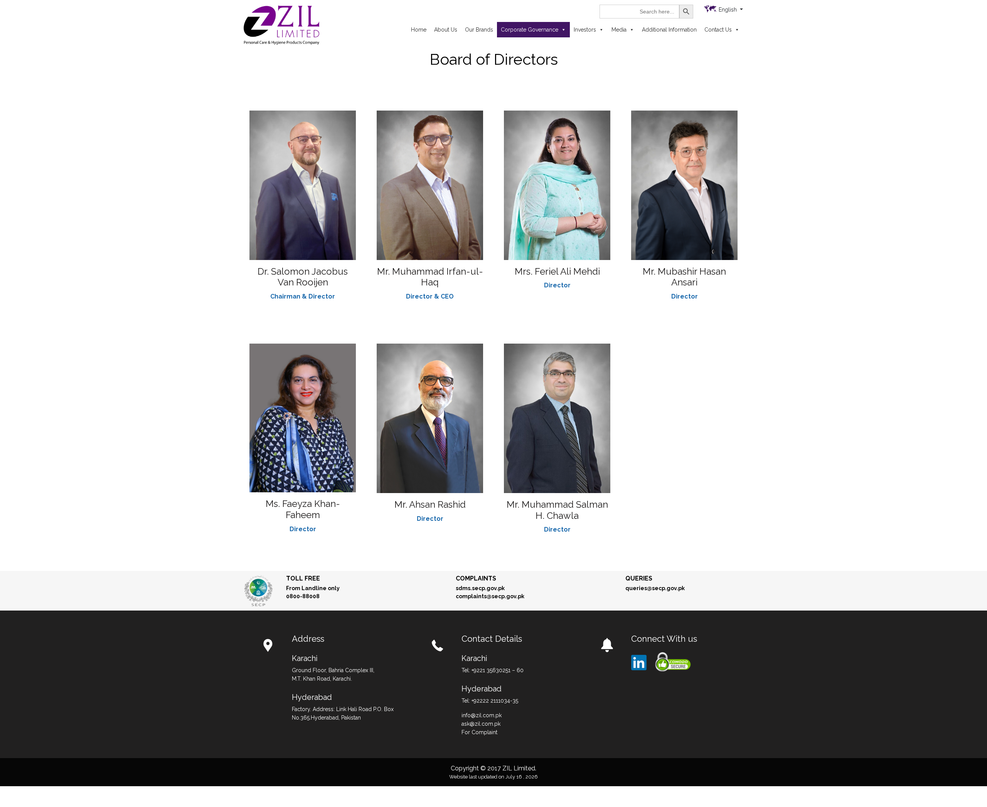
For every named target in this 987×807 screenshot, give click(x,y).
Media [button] (619, 30)
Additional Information (669, 30)
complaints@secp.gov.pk (490, 596)
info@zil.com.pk (481, 715)
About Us (445, 30)
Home (418, 30)
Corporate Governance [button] (529, 30)
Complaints (476, 578)
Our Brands (479, 30)
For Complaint (479, 732)
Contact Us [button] (718, 30)
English (728, 10)
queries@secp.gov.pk (655, 588)
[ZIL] (281, 24)
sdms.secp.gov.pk (480, 588)
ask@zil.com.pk (480, 724)
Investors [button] (585, 30)
